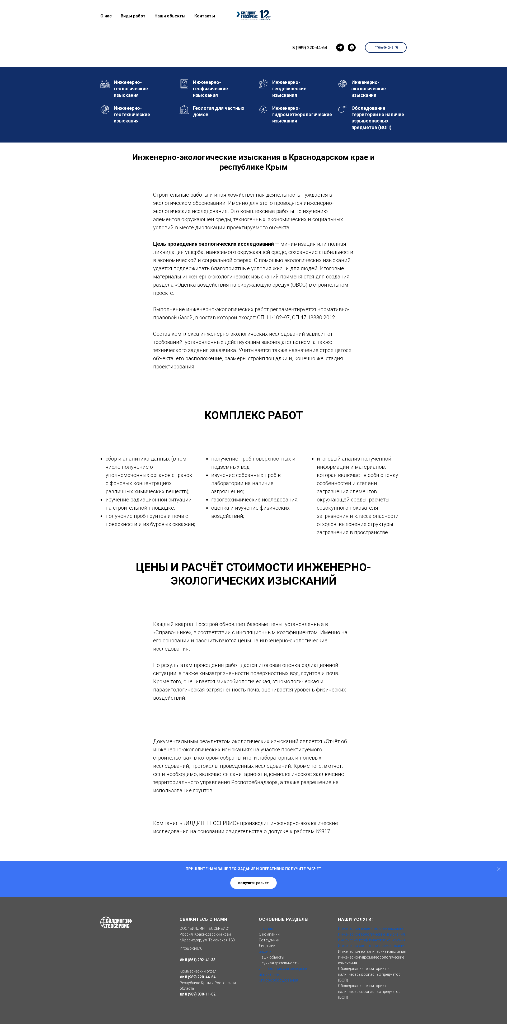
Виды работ (133, 15)
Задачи (265, 951)
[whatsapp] (352, 47)
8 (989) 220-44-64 (309, 47)
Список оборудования (278, 980)
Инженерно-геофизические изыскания (372, 940)
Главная (266, 928)
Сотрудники (269, 940)
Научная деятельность (279, 963)
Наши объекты (271, 957)
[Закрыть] (499, 869)
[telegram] (340, 47)
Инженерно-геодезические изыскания (371, 928)
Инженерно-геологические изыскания (371, 934)
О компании (269, 934)
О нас (106, 15)
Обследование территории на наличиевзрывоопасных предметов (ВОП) (369, 974)
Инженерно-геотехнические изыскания (372, 951)
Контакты (204, 15)
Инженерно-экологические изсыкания (371, 946)
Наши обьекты (169, 15)
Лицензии (267, 946)
